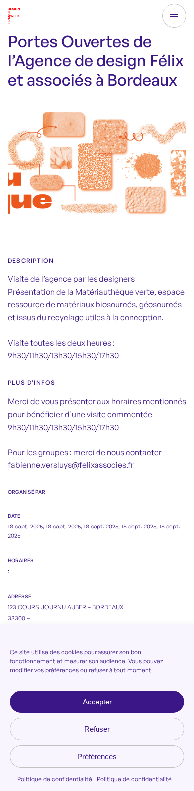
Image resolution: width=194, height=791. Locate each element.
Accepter (97, 702)
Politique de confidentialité (54, 779)
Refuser (97, 729)
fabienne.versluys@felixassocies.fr (71, 465)
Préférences (97, 756)
